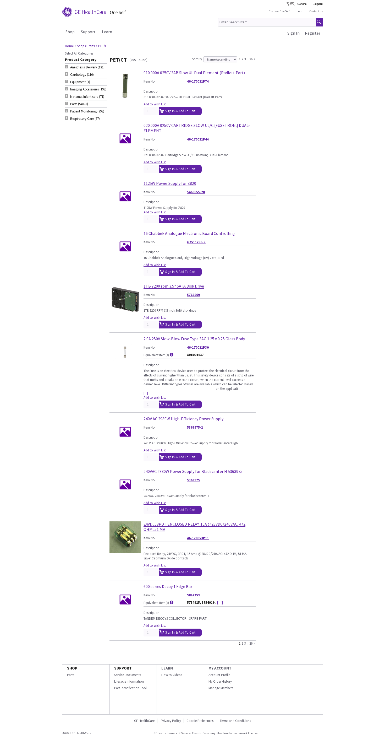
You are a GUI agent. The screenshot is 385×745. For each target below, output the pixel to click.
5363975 (193, 480)
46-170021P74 (198, 81)
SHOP (72, 668)
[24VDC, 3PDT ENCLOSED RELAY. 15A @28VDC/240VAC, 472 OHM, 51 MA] (125, 550)
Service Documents (127, 675)
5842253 (193, 595)
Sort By (197, 59)
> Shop (79, 46)
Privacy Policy (170, 721)
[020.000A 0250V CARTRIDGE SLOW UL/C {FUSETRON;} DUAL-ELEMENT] (125, 152)
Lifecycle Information (129, 681)
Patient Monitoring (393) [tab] (87, 111)
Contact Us (316, 11)
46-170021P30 (198, 347)
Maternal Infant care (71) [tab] (87, 96)
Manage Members (220, 688)
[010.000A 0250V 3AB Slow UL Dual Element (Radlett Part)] (125, 99)
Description (152, 91)
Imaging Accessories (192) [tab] (88, 89)
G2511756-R (196, 242)
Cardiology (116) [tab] (82, 74)
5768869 (193, 295)
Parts (70, 675)
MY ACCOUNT (220, 668)
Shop (70, 31)
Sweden (302, 4)
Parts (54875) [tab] (79, 104)
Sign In (293, 33)
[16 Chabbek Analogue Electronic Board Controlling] (125, 260)
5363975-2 (195, 427)
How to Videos (171, 675)
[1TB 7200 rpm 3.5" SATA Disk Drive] (125, 312)
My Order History (220, 681)
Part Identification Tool (130, 688)
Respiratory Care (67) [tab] (85, 118)
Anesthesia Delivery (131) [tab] (87, 67)
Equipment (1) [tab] (80, 82)
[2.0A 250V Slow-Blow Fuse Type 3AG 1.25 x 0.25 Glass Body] (125, 365)
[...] (146, 393)
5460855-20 (196, 192)
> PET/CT (102, 46)
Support (88, 31)
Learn (107, 31)
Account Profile (219, 675)
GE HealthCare (144, 721)
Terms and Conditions (235, 721)
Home (69, 46)
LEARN (167, 668)
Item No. (150, 81)
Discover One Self (279, 11)
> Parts (90, 46)
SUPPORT (123, 668)
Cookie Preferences (199, 721)
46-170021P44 (198, 139)
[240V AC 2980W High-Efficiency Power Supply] (125, 445)
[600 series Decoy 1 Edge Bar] (125, 613)
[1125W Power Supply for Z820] (125, 210)
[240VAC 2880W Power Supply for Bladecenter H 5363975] (125, 498)
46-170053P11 (198, 538)
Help (299, 11)
